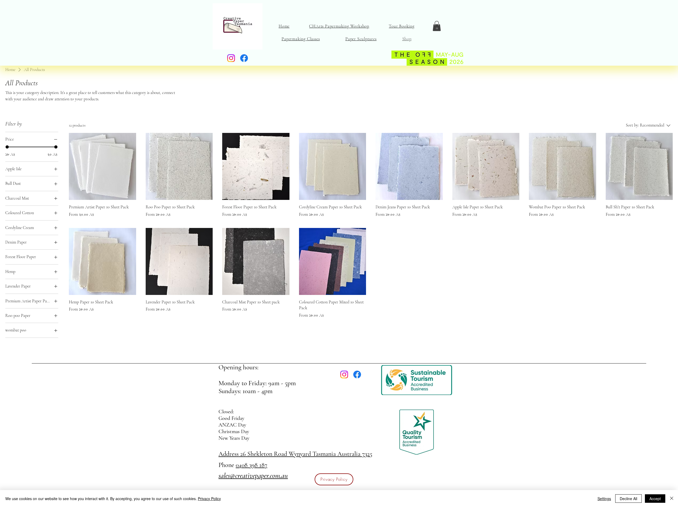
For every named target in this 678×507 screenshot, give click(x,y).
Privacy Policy (209, 498)
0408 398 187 (251, 465)
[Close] (671, 498)
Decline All (628, 498)
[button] (436, 26)
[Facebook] (244, 58)
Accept (655, 498)
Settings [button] (604, 498)
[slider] (7, 147)
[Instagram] (231, 58)
